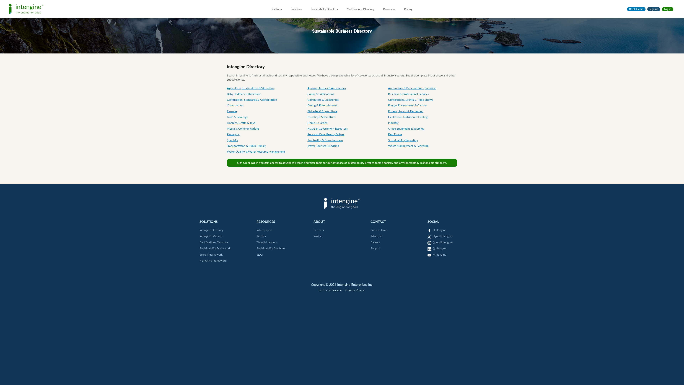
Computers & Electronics (323, 99)
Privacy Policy (354, 290)
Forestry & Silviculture (321, 117)
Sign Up (242, 162)
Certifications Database (214, 242)
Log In (254, 162)
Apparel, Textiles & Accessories (326, 88)
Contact (378, 221)
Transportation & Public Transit (246, 146)
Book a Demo (378, 230)
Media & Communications (243, 128)
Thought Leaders (266, 242)
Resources (389, 9)
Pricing (408, 9)
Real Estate (395, 134)
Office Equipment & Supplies (406, 128)
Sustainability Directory (324, 9)
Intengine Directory (211, 230)
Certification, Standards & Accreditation (252, 99)
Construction (235, 105)
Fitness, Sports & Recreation (405, 111)
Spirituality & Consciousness (325, 140)
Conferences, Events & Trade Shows (410, 99)
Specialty (232, 140)
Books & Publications (320, 94)
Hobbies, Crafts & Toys (241, 123)
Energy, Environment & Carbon (407, 105)
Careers (375, 242)
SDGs (260, 254)
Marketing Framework (213, 260)
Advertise (376, 236)
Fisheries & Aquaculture (322, 111)
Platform (277, 9)
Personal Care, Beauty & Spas (325, 134)
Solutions (296, 9)
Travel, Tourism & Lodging (323, 146)
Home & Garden (317, 123)
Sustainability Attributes (271, 248)
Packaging (233, 134)
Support (375, 248)
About (319, 221)
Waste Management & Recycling (408, 146)
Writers (318, 236)
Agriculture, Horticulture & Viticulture (250, 88)
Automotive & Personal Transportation (412, 88)
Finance (232, 111)
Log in (667, 9)
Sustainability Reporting (403, 140)
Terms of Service (330, 290)
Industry (393, 123)
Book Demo (636, 9)
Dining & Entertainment (322, 105)
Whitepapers (264, 230)
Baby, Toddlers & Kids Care (243, 94)
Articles (261, 236)
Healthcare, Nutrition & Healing (408, 117)
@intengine (439, 230)
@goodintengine (442, 236)
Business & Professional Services (408, 94)
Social (433, 221)
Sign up (653, 9)
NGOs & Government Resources (327, 128)
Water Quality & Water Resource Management (256, 151)
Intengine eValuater (211, 236)
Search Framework (211, 254)
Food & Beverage (237, 117)
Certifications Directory (360, 9)
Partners (319, 230)
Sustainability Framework (215, 248)
